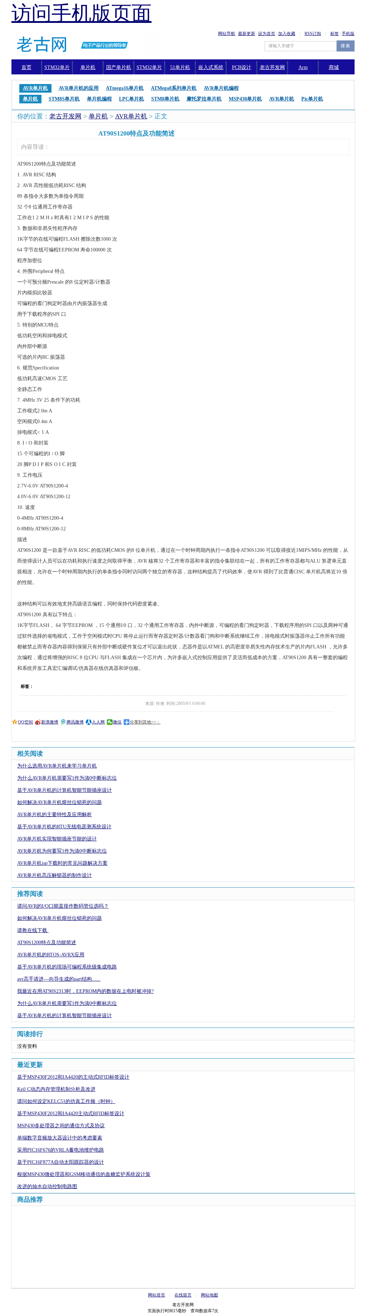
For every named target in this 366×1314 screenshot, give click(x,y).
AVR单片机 (131, 116)
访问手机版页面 (81, 13)
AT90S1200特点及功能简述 (46, 942)
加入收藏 (286, 33)
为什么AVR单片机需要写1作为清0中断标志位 (67, 778)
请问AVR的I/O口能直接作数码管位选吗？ (63, 906)
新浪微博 (49, 722)
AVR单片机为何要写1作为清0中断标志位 (62, 851)
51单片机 (180, 67)
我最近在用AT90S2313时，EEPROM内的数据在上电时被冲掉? (85, 991)
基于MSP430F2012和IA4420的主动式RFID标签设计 (73, 1077)
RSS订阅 (313, 33)
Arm (303, 67)
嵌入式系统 (210, 67)
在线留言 (183, 1295)
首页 (26, 67)
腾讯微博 (75, 722)
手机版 (348, 33)
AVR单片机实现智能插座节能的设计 (57, 839)
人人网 (98, 722)
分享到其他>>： (145, 722)
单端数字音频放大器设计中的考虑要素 (59, 1138)
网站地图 (209, 1295)
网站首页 (156, 1295)
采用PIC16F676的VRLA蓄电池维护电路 (60, 1150)
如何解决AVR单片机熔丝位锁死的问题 (59, 802)
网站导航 (226, 33)
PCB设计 (241, 67)
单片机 (87, 67)
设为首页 (266, 33)
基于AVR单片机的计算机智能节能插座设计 (64, 790)
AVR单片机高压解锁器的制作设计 (54, 875)
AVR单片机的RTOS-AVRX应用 (50, 954)
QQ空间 (25, 722)
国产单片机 (118, 67)
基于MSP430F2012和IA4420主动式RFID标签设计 (70, 1113)
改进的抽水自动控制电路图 (47, 1186)
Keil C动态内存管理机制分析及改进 (56, 1089)
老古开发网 (65, 116)
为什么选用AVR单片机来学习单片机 (57, 766)
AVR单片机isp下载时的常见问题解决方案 (62, 863)
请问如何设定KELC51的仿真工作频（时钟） (66, 1101)
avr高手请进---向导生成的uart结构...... (58, 979)
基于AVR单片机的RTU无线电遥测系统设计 (64, 826)
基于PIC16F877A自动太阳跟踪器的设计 (60, 1162)
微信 (117, 722)
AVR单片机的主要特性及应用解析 (54, 814)
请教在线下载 (33, 930)
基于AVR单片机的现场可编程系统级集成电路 (67, 967)
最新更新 (246, 33)
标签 (334, 33)
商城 (334, 67)
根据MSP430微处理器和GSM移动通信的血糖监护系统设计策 (83, 1174)
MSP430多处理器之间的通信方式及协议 (61, 1125)
